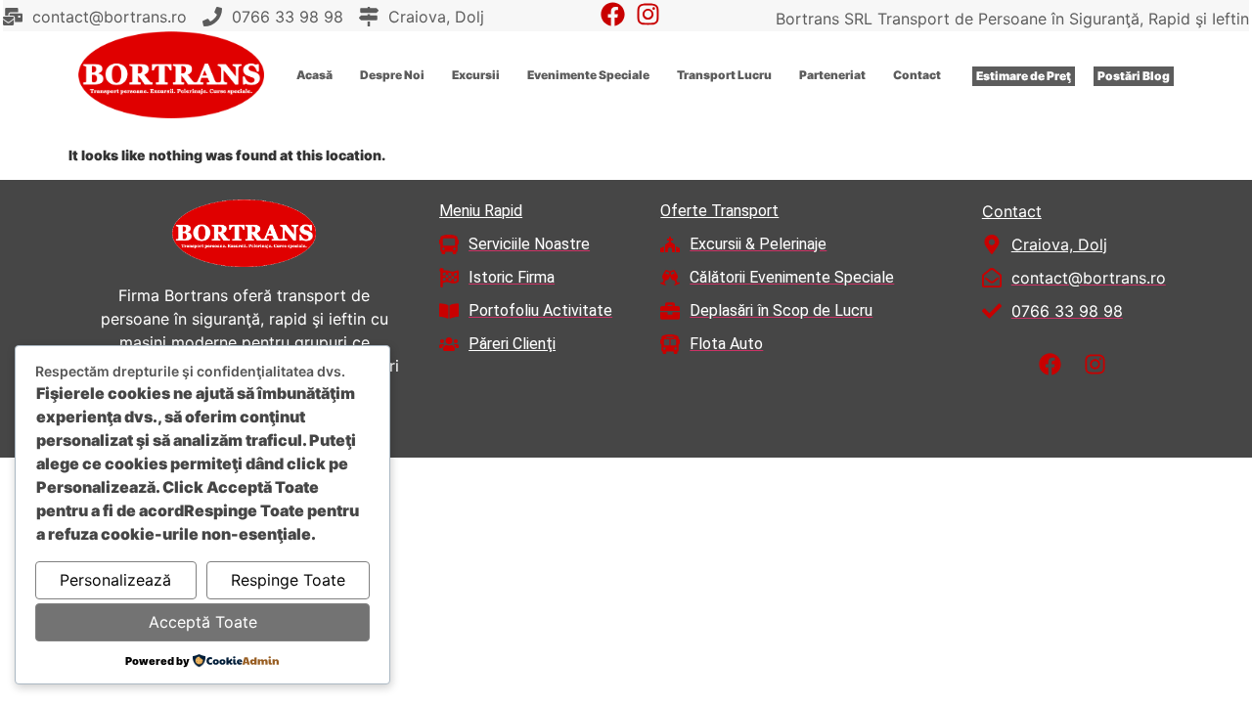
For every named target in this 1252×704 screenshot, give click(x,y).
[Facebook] (613, 14)
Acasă (314, 74)
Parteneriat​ (832, 74)
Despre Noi (392, 74)
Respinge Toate (288, 580)
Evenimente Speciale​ (588, 74)
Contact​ (917, 74)
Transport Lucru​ (724, 74)
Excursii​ (476, 74)
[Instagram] (648, 14)
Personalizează (115, 580)
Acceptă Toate (203, 622)
